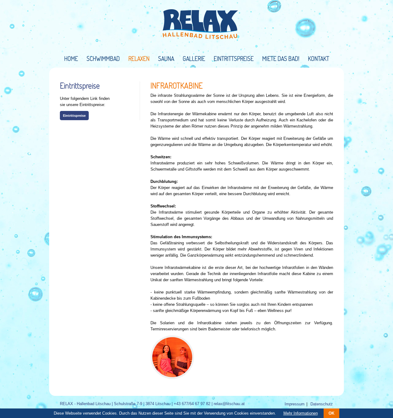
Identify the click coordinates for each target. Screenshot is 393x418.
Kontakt (318, 58)
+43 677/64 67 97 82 (192, 403)
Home (71, 58)
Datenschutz (321, 404)
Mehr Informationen (300, 413)
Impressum (295, 404)
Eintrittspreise (234, 58)
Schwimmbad (103, 58)
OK (331, 413)
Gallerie (194, 58)
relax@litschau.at (229, 403)
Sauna (166, 58)
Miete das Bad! (280, 58)
